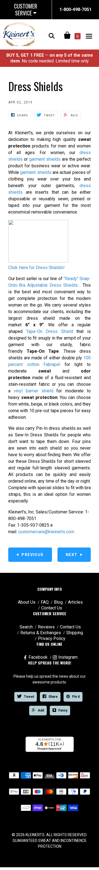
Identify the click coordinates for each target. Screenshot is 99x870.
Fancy (62, 710)
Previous (32, 554)
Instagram (68, 657)
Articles (75, 602)
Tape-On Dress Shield (49, 331)
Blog (58, 602)
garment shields (45, 159)
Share (53, 697)
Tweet (29, 697)
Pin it (76, 697)
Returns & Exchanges (40, 632)
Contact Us (51, 608)
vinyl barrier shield (33, 390)
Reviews (46, 627)
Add (41, 710)
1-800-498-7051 (75, 9)
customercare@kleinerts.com (46, 531)
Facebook (38, 657)
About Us (26, 602)
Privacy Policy (51, 638)
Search (26, 627)
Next (72, 554)
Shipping (74, 632)
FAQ (45, 602)
